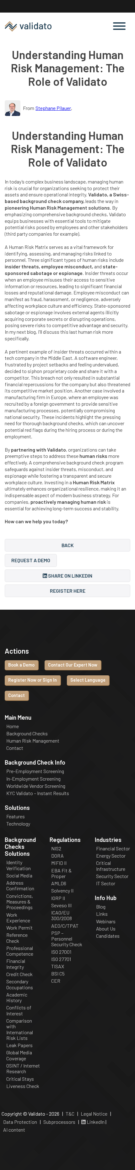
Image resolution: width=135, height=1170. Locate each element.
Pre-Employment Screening (35, 771)
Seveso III (61, 905)
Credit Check (19, 974)
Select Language (87, 680)
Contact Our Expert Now (72, 664)
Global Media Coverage (19, 1055)
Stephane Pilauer (53, 108)
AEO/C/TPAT (64, 926)
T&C (70, 1114)
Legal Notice (94, 1114)
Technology (18, 824)
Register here (67, 591)
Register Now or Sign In (32, 680)
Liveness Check (22, 1086)
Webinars (106, 921)
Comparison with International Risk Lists (19, 1029)
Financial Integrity (15, 964)
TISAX (57, 966)
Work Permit (19, 928)
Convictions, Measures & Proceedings (19, 901)
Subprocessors (59, 1122)
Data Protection (20, 1122)
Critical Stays (20, 1079)
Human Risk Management (32, 741)
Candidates (108, 936)
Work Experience (18, 917)
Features (15, 816)
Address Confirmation (20, 885)
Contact (16, 695)
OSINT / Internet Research (23, 1068)
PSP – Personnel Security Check (66, 939)
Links (102, 914)
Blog (100, 906)
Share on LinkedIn (69, 576)
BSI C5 (58, 973)
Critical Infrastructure (110, 865)
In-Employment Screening (33, 779)
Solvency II (62, 890)
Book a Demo (21, 664)
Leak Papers (19, 1045)
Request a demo (30, 560)
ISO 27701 (61, 959)
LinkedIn (95, 1122)
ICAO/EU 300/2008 (61, 915)
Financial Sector (113, 848)
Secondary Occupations (19, 984)
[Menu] (119, 27)
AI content (14, 1130)
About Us (106, 928)
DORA (57, 856)
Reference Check (17, 937)
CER (55, 981)
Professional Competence (19, 951)
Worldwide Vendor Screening (35, 786)
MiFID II (59, 863)
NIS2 (56, 848)
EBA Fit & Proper (61, 873)
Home (12, 726)
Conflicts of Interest (18, 1010)
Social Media (19, 875)
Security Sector (112, 876)
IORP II (58, 898)
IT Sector (105, 883)
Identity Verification (18, 865)
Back (68, 545)
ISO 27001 (61, 952)
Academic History (16, 997)
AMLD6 (58, 883)
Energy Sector (111, 856)
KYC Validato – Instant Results (37, 793)
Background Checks (27, 733)
